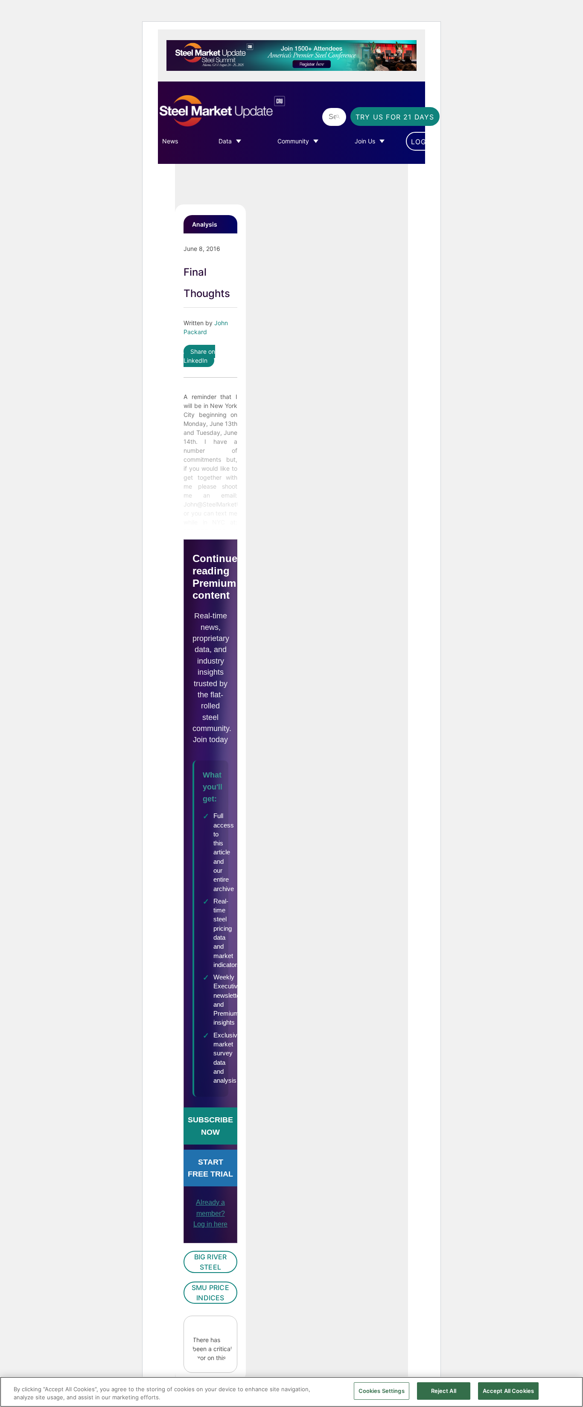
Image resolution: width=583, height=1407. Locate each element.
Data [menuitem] (225, 141)
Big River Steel (210, 1262)
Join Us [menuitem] (365, 141)
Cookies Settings (382, 1390)
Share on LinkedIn (199, 356)
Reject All (443, 1390)
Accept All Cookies (508, 1390)
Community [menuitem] (293, 141)
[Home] (238, 111)
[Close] (569, 1391)
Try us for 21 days (395, 117)
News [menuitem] (170, 141)
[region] (291, 1392)
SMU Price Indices (210, 1292)
